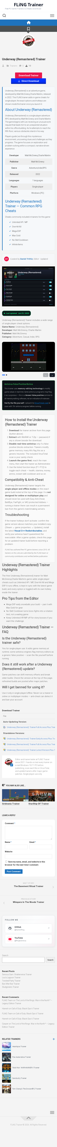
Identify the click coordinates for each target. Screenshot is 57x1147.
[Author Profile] (28, 41)
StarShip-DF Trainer (38, 804)
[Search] (4, 16)
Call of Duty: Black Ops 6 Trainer (25, 1008)
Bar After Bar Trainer (11, 984)
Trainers (13, 66)
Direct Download (30, 81)
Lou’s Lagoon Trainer (11, 977)
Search (5, 955)
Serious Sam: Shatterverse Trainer (17, 974)
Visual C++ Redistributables (28, 531)
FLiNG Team (7, 1000)
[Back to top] (28, 1118)
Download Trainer (28, 75)
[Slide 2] (6, 375)
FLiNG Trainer (28, 4)
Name (8, 842)
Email (32, 842)
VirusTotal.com (41, 403)
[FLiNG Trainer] (28, 22)
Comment (10, 823)
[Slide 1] (3, 375)
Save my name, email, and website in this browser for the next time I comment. (25, 863)
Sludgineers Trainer (10, 987)
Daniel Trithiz (26, 259)
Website (8, 852)
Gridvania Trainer (11, 804)
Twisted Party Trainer (11, 981)
